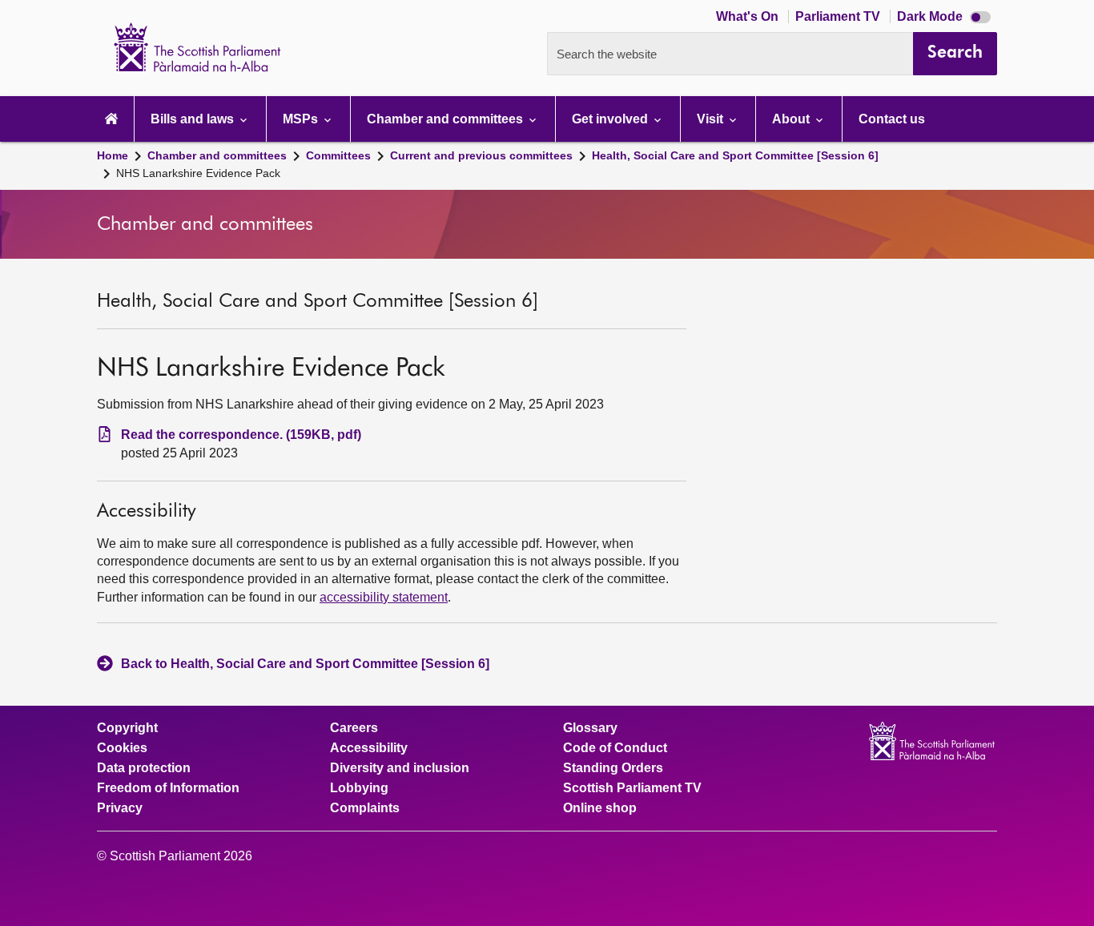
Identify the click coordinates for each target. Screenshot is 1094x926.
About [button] (792, 119)
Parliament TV (839, 16)
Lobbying (359, 788)
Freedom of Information (168, 788)
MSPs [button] (302, 119)
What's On (749, 16)
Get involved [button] (611, 119)
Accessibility (369, 748)
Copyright (127, 728)
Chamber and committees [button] (446, 119)
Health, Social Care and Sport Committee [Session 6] (735, 155)
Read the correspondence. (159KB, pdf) (241, 434)
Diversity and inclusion (399, 768)
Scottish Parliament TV (632, 788)
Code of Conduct (615, 748)
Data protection (144, 768)
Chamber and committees (217, 155)
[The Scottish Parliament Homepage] (111, 119)
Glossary (590, 728)
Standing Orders (613, 768)
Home (112, 155)
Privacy (120, 808)
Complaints (365, 808)
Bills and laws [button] (194, 119)
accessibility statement (384, 597)
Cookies (122, 748)
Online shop (600, 808)
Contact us (892, 119)
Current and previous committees (481, 155)
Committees (338, 155)
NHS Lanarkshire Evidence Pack (198, 173)
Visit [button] (711, 119)
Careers (354, 728)
